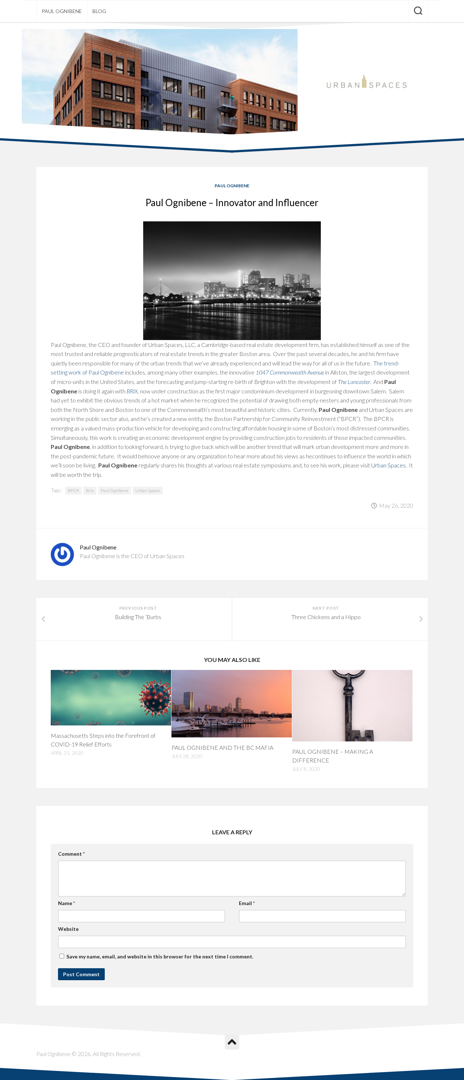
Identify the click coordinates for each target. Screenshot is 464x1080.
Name (66, 903)
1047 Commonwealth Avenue (290, 372)
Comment (71, 854)
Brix (90, 490)
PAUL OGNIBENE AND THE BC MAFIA (222, 747)
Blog (99, 11)
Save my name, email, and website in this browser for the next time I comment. (159, 956)
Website (68, 929)
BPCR (73, 490)
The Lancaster (354, 381)
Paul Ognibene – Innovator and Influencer (232, 202)
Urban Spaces (388, 465)
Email (247, 903)
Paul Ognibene (62, 11)
